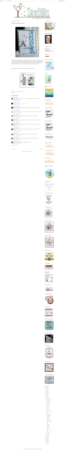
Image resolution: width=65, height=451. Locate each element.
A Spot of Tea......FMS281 (48, 412)
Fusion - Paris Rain (48, 419)
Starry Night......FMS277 (48, 430)
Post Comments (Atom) (29, 151)
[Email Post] (23, 91)
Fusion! (33, 68)
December (48, 398)
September (48, 402)
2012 (46, 439)
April (47, 408)
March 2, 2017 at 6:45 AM (17, 108)
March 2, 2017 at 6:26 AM (17, 100)
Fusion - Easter (48, 410)
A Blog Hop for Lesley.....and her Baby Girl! (48, 415)
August (48, 403)
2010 (46, 441)
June (47, 405)
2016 (46, 434)
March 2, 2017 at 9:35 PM (17, 121)
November (48, 399)
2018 (46, 396)
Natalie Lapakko (15, 114)
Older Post (41, 149)
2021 (46, 392)
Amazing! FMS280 (47, 417)
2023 (46, 390)
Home (27, 149)
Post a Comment (15, 145)
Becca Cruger (15, 110)
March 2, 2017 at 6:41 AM (17, 104)
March (48, 409)
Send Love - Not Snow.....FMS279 (48, 421)
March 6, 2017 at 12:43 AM (17, 135)
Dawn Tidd (15, 118)
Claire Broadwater (16, 141)
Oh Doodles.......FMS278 (48, 424)
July (47, 404)
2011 (46, 440)
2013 (46, 438)
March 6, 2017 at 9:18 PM (17, 139)
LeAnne (14, 97)
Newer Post (13, 149)
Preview (46, 51)
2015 (46, 435)
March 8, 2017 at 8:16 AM (17, 143)
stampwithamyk (15, 102)
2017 (46, 397)
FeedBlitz (52, 51)
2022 (46, 391)
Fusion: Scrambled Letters (48, 427)
